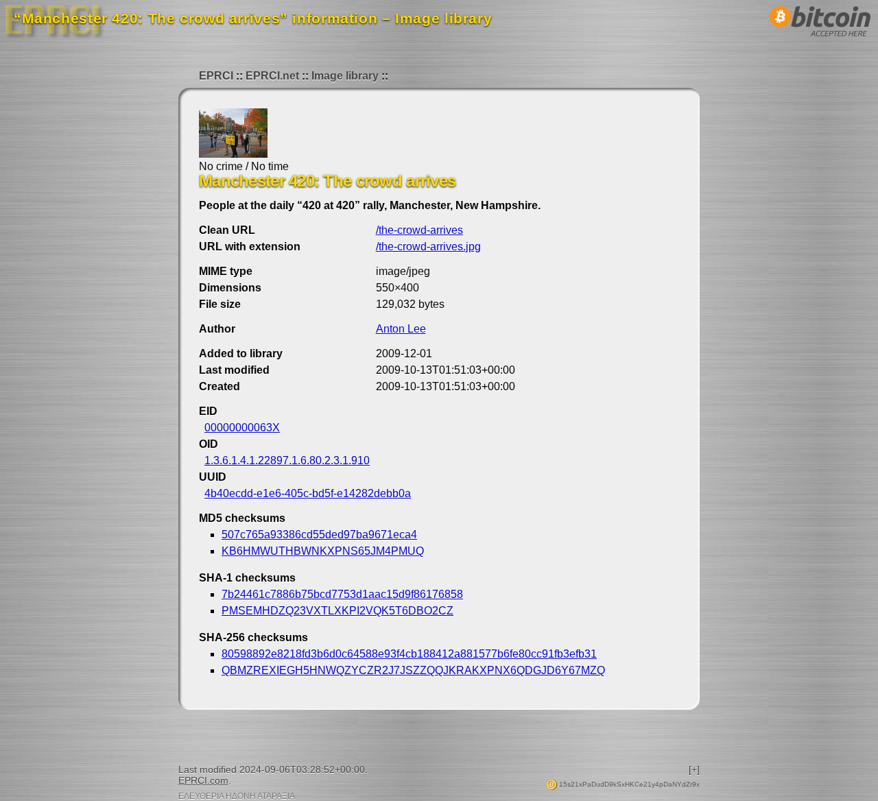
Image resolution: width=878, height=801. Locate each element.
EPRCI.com (203, 780)
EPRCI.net (272, 76)
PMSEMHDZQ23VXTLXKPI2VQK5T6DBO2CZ (337, 611)
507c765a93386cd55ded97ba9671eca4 (319, 534)
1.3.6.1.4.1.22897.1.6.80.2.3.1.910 (287, 460)
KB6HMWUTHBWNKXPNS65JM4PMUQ (323, 551)
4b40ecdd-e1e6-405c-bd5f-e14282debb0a (307, 493)
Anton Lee (401, 329)
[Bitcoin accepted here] (820, 40)
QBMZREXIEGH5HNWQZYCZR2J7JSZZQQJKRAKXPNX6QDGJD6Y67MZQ (413, 670)
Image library (345, 76)
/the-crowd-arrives (419, 230)
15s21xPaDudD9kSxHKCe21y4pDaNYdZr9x (628, 784)
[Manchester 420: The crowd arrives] (233, 154)
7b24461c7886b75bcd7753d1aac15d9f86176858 (342, 594)
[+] (694, 769)
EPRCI (216, 76)
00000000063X (242, 427)
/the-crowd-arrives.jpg (428, 246)
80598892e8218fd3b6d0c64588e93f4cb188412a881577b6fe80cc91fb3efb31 (409, 654)
